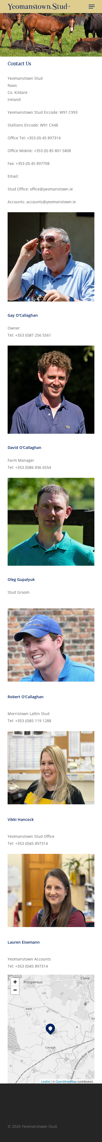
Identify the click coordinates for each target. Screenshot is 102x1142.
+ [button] (15, 981)
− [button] (15, 990)
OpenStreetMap (65, 1081)
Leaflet (45, 1081)
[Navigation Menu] (92, 6)
